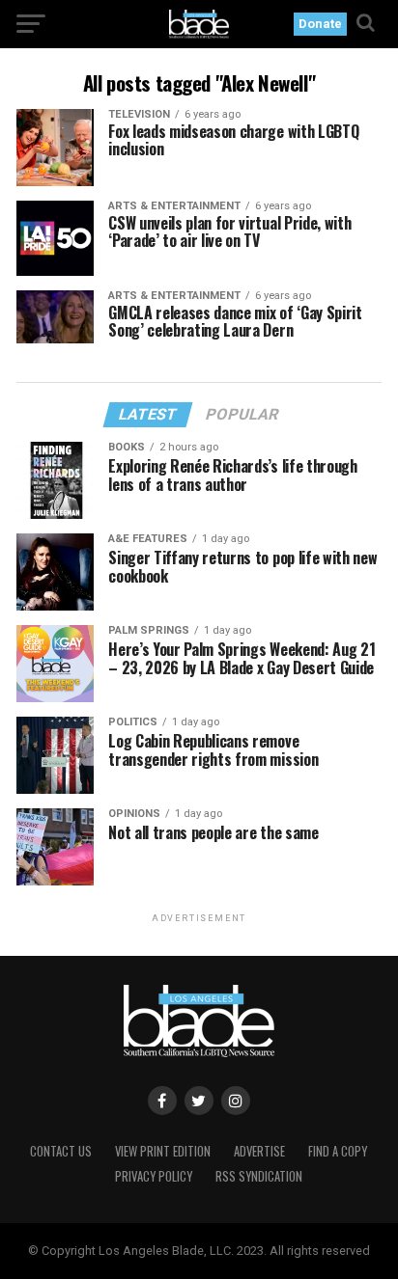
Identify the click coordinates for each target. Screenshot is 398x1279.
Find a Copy (337, 1151)
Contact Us (61, 1151)
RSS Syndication (258, 1176)
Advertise (259, 1151)
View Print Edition (163, 1151)
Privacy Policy (153, 1176)
